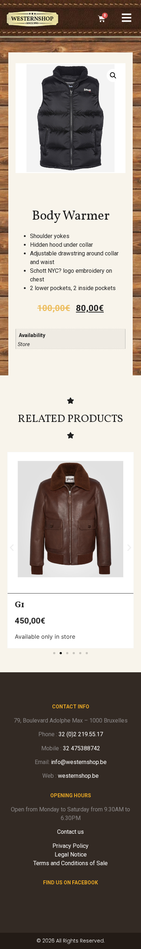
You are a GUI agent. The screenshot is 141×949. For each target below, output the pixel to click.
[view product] (70, 519)
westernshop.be (78, 775)
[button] (113, 75)
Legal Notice (71, 854)
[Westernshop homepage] (32, 18)
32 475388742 (81, 748)
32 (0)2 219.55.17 (81, 734)
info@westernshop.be (79, 762)
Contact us (70, 831)
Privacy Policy (70, 845)
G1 (19, 605)
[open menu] (126, 17)
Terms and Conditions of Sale (70, 863)
